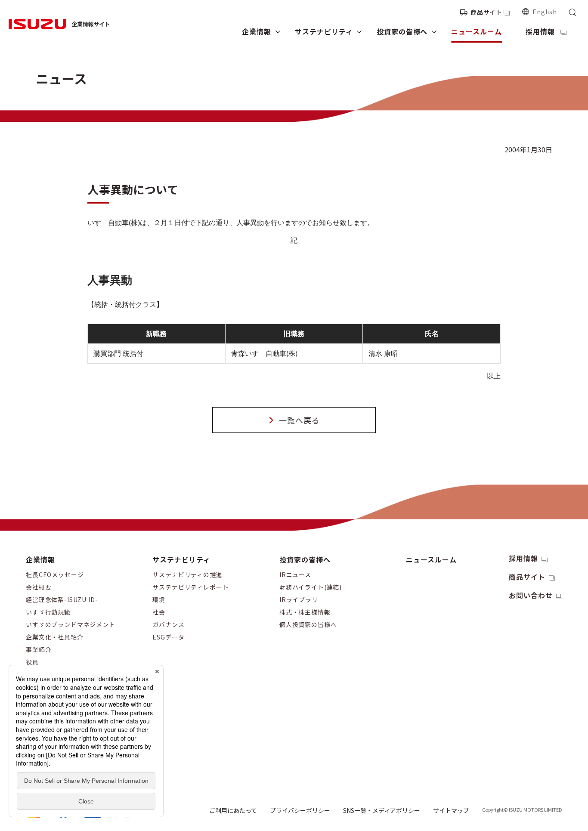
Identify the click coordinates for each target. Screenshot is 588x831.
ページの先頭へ (568, 551)
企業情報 (40, 559)
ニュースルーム (431, 559)
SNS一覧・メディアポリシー (381, 810)
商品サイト (486, 12)
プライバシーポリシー (300, 810)
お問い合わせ (531, 595)
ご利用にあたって (233, 810)
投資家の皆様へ (305, 559)
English (544, 11)
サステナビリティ (181, 559)
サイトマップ (451, 810)
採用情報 (523, 558)
